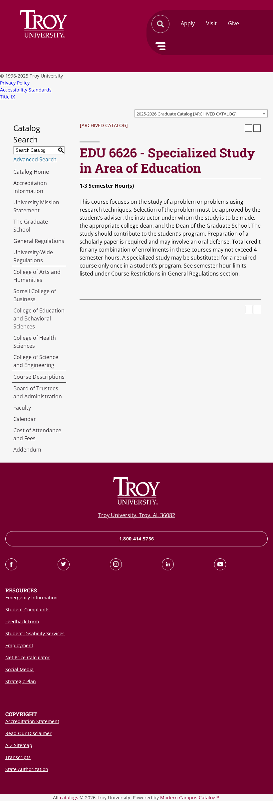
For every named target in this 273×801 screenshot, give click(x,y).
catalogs (69, 797)
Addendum (27, 449)
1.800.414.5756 (136, 538)
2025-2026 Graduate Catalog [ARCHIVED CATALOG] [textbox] (186, 114)
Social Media (19, 669)
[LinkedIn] (168, 564)
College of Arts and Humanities (37, 276)
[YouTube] (220, 564)
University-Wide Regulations (33, 256)
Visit (211, 23)
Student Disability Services (35, 633)
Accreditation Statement (32, 721)
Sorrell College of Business (34, 295)
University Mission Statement (36, 206)
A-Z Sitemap (18, 745)
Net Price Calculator (27, 657)
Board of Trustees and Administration (37, 392)
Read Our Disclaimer (28, 733)
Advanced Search (35, 159)
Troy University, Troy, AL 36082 (136, 515)
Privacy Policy (15, 83)
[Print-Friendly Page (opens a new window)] (248, 128)
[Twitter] (64, 564)
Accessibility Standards (26, 90)
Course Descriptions (39, 376)
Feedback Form (22, 621)
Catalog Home (31, 171)
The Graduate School (30, 225)
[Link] (11, 564)
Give (233, 23)
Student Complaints (27, 609)
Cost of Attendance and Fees (37, 434)
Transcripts (18, 757)
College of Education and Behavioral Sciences (39, 318)
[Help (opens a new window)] (257, 128)
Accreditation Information (30, 187)
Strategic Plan (20, 681)
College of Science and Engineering (35, 361)
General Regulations (38, 241)
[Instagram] (116, 564)
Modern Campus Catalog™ (189, 797)
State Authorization (26, 769)
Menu (160, 46)
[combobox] (201, 113)
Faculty (22, 407)
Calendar (24, 419)
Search (43, 24)
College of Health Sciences (34, 341)
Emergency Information (31, 597)
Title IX (7, 97)
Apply (188, 23)
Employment (19, 645)
